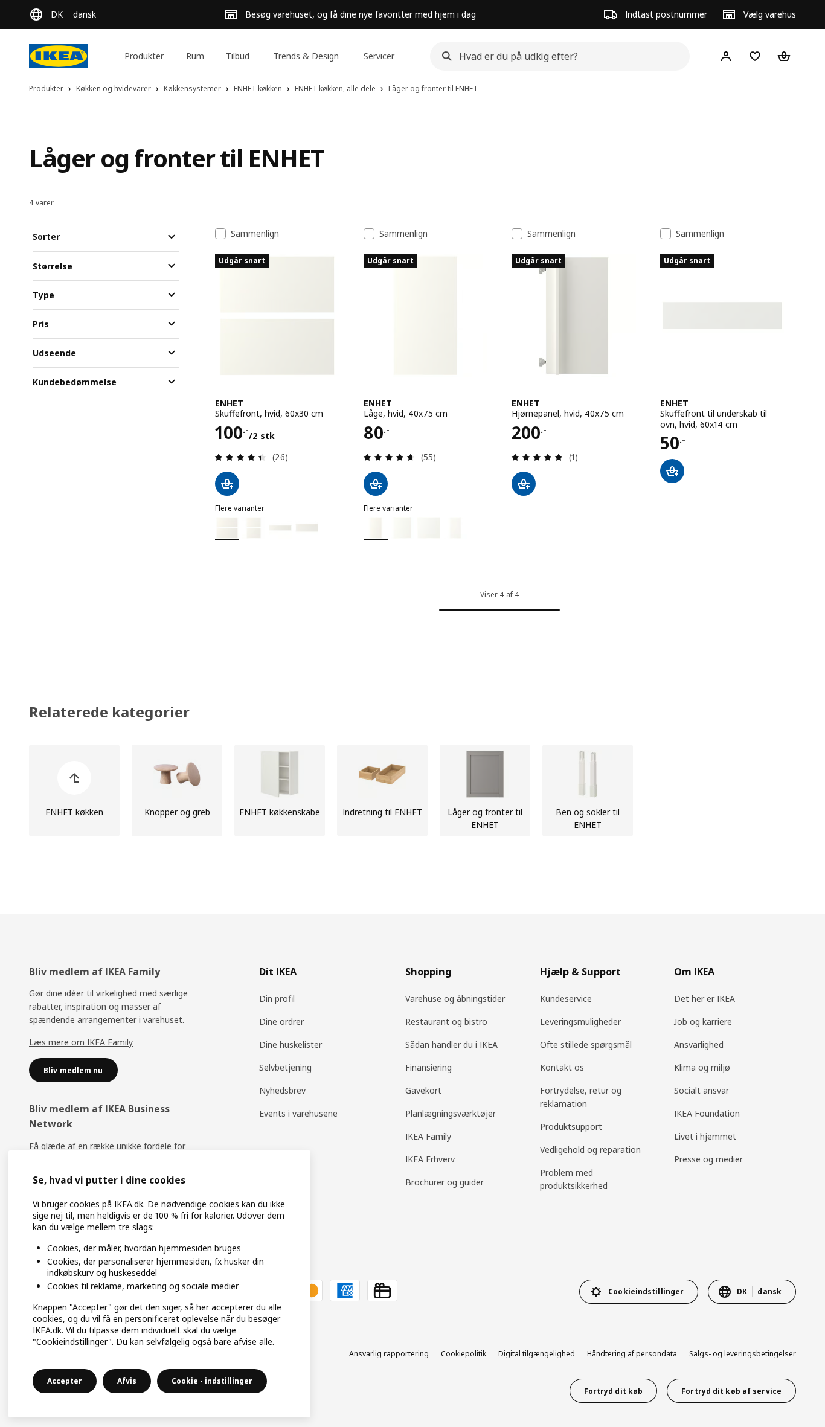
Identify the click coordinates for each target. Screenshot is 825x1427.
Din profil (277, 998)
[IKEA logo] (58, 56)
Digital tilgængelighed (536, 1353)
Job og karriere (703, 1021)
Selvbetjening (285, 1067)
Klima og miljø (702, 1067)
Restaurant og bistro (446, 1021)
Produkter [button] (144, 56)
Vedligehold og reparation (590, 1149)
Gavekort (423, 1090)
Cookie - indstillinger (212, 1381)
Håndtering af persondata (632, 1353)
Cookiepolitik (463, 1353)
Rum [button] (195, 56)
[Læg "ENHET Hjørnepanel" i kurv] (524, 484)
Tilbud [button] (237, 56)
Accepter (64, 1381)
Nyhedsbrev (282, 1090)
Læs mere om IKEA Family (81, 1042)
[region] (159, 1283)
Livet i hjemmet (705, 1136)
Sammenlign (255, 233)
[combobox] (556, 56)
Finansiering (428, 1067)
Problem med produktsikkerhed (574, 1179)
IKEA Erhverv (430, 1159)
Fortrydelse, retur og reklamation (580, 1097)
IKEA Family (428, 1136)
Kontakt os (562, 1067)
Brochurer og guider (444, 1182)
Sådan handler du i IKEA (451, 1044)
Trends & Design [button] (306, 56)
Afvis (126, 1381)
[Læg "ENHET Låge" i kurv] (376, 484)
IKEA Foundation (707, 1113)
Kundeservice (566, 998)
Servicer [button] (379, 56)
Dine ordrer (281, 1021)
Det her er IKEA (704, 998)
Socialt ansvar (701, 1090)
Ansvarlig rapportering (389, 1353)
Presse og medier (708, 1159)
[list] (412, 790)
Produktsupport (571, 1126)
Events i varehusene (298, 1113)
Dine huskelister (290, 1044)
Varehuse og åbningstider (455, 998)
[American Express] (345, 1290)
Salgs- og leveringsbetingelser (742, 1353)
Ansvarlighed (699, 1044)
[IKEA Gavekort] (382, 1290)
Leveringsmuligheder (580, 1021)
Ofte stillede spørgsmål (586, 1044)
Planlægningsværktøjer (450, 1113)
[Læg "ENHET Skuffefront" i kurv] (227, 484)
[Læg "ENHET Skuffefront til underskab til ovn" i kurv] (672, 471)
